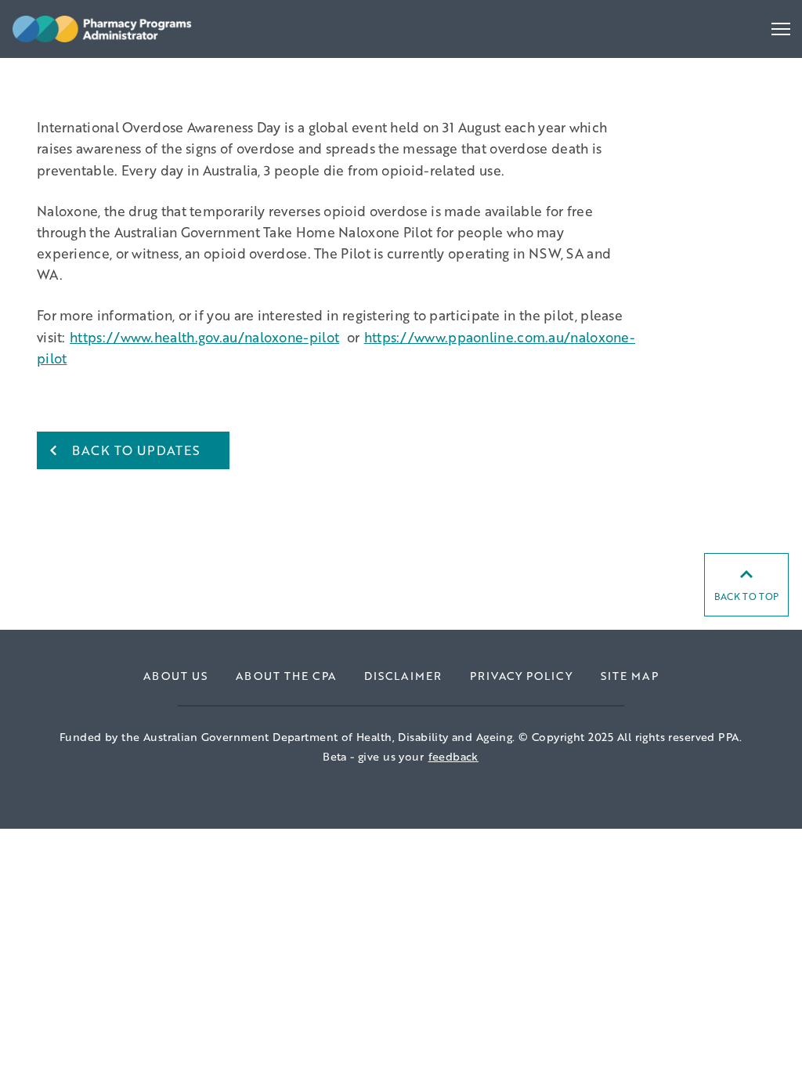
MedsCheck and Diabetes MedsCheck (129, 71)
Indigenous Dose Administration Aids (126, 71)
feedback (453, 756)
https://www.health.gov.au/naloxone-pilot (204, 336)
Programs (52, 86)
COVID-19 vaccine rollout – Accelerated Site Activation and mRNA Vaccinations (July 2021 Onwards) (321, 71)
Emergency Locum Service (94, 71)
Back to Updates (136, 450)
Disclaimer (403, 675)
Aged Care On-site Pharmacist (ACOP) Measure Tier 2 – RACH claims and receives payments (296, 71)
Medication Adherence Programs (114, 71)
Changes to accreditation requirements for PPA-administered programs (232, 71)
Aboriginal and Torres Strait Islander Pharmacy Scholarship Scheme (218, 71)
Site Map (630, 675)
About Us (175, 675)
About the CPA (286, 675)
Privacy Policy (521, 675)
